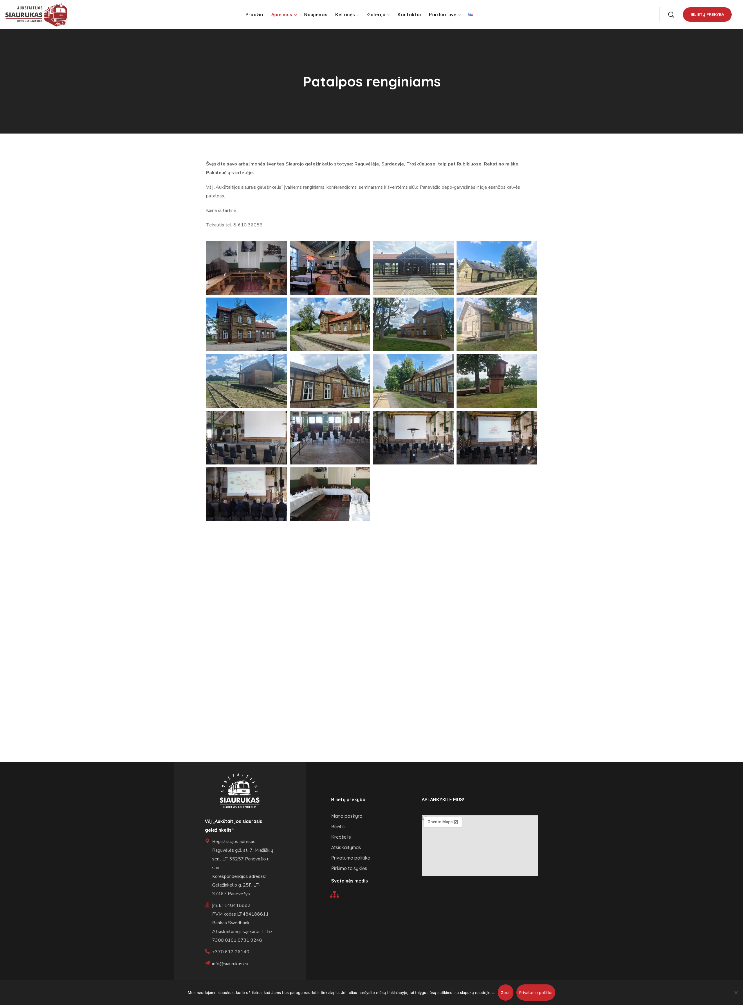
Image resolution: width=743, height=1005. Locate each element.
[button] (671, 14)
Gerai (506, 992)
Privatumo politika (536, 992)
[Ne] (736, 992)
